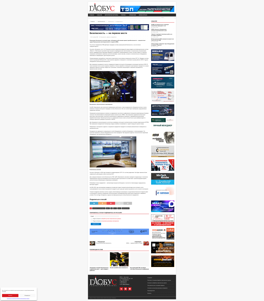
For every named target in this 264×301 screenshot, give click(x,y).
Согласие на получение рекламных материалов (157, 288)
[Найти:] (167, 17)
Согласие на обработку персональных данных (157, 282)
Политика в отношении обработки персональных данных (18, 298)
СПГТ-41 (115, 208)
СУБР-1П (119, 208)
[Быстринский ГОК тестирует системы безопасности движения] (139, 259)
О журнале (149, 277)
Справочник (132, 15)
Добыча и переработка (111, 37)
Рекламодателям (151, 290)
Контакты (149, 293)
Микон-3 (107, 208)
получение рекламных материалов (110, 221)
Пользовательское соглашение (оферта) (155, 285)
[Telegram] (129, 288)
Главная (91, 15)
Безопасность (103, 37)
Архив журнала (143, 15)
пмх (111, 208)
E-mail (92, 216)
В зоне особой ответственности (119, 267)
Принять (10, 295)
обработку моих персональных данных (111, 218)
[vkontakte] (121, 288)
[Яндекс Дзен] (125, 288)
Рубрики (123, 15)
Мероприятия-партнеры (111, 15)
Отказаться (27, 295)
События (99, 15)
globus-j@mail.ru (126, 284)
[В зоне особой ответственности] (119, 259)
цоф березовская (125, 208)
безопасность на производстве (99, 208)
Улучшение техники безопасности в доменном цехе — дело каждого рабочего (99, 269)
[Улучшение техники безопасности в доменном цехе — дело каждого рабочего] (99, 259)
